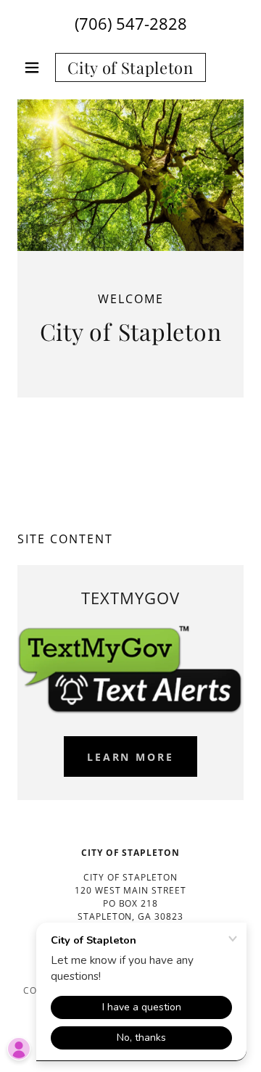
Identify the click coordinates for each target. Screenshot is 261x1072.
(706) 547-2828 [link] (131, 23)
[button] (34, 67)
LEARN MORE (131, 757)
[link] (130, 67)
